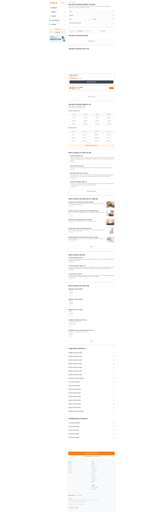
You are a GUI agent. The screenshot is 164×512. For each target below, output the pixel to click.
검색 (63, 2)
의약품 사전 (93, 479)
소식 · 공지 (70, 470)
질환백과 (93, 481)
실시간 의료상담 (94, 478)
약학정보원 (72, 261)
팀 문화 (69, 465)
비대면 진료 (93, 463)
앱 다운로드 (57, 29)
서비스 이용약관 (79, 495)
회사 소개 (70, 463)
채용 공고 (70, 472)
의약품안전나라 (74, 177)
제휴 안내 (70, 469)
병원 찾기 (93, 465)
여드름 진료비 (93, 470)
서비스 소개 (70, 467)
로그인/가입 (57, 32)
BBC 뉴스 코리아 (73, 278)
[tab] (80, 31)
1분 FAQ (93, 476)
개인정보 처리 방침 (71, 495)
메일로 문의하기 (94, 489)
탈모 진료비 (93, 467)
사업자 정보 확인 (83, 501)
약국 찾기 (93, 472)
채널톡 (97, 487)
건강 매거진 (93, 474)
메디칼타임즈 (74, 186)
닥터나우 (73, 169)
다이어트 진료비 (94, 469)
